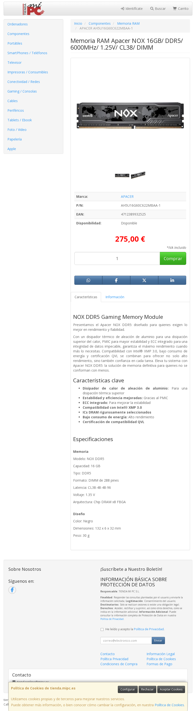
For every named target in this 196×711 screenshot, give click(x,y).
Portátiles (14, 43)
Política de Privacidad (112, 619)
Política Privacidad (114, 659)
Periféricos (15, 110)
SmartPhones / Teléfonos (27, 53)
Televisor (14, 62)
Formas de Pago (159, 664)
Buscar (160, 8)
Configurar (127, 689)
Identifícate (134, 8)
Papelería (14, 139)
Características (86, 297)
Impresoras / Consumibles (27, 72)
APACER (127, 196)
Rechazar (147, 689)
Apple (11, 148)
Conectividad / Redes (23, 81)
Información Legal (161, 654)
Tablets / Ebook (19, 120)
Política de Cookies (169, 705)
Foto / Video (17, 129)
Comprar (173, 258)
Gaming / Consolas (22, 91)
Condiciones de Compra (118, 664)
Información (114, 297)
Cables (12, 101)
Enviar (158, 640)
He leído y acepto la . (134, 629)
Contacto (107, 654)
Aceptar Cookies (171, 689)
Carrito (183, 8)
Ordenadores (17, 24)
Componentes (18, 33)
